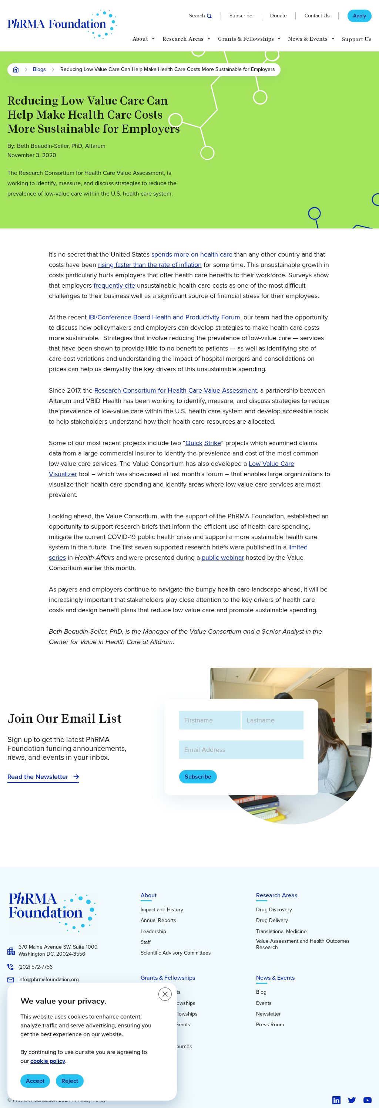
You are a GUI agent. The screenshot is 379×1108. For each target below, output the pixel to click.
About (149, 895)
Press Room (270, 1024)
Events (264, 1003)
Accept (35, 1081)
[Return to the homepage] (62, 24)
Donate (278, 16)
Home (16, 69)
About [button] (140, 39)
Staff (146, 942)
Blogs (39, 69)
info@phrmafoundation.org (49, 979)
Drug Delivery (272, 920)
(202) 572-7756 (36, 967)
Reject (69, 1081)
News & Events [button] (308, 39)
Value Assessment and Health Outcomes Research (303, 944)
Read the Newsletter (37, 777)
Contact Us (317, 16)
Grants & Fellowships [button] (246, 39)
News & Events (275, 977)
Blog (261, 992)
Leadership (153, 931)
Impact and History (162, 910)
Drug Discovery (274, 910)
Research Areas (276, 895)
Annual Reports (158, 920)
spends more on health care (191, 254)
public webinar (223, 557)
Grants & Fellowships (168, 977)
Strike (212, 443)
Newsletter (268, 1014)
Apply (359, 15)
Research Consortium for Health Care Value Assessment (175, 390)
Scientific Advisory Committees (176, 953)
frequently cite (114, 285)
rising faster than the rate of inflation (150, 265)
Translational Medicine (281, 931)
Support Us (357, 39)
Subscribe (240, 16)
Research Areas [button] (183, 39)
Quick (193, 443)
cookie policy (47, 1061)
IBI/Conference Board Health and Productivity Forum (164, 317)
